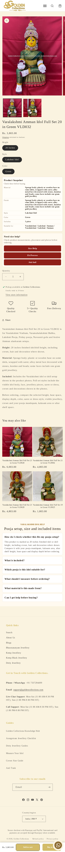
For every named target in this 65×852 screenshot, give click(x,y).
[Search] (52, 6)
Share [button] (8, 320)
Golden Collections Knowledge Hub (23, 731)
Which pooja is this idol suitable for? (25, 569)
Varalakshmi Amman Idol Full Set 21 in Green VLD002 (48, 461)
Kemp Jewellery (13, 653)
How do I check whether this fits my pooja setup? (32, 537)
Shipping (5, 137)
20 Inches (10, 148)
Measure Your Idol (14, 753)
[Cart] (60, 6)
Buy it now (51, 847)
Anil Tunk (11, 768)
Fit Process (32, 255)
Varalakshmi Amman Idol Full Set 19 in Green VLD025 (48, 506)
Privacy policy (52, 839)
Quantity (6, 271)
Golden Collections (21, 839)
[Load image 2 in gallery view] (32, 108)
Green (8, 171)
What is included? (14, 560)
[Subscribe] (49, 787)
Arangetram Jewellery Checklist (21, 738)
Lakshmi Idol (12, 159)
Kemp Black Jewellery (16, 658)
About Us (10, 637)
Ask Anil (32, 262)
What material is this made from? (23, 588)
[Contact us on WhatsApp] (58, 845)
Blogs (8, 642)
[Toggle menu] (45, 6)
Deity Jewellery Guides (17, 746)
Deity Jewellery (13, 663)
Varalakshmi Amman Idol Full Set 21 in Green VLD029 (17, 506)
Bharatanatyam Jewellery (17, 647)
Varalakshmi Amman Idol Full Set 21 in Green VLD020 (17, 461)
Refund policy (38, 839)
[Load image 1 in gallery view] (12, 108)
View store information (16, 295)
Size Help (32, 248)
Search (9, 632)
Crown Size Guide (14, 761)
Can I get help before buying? (21, 597)
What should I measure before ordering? (27, 579)
